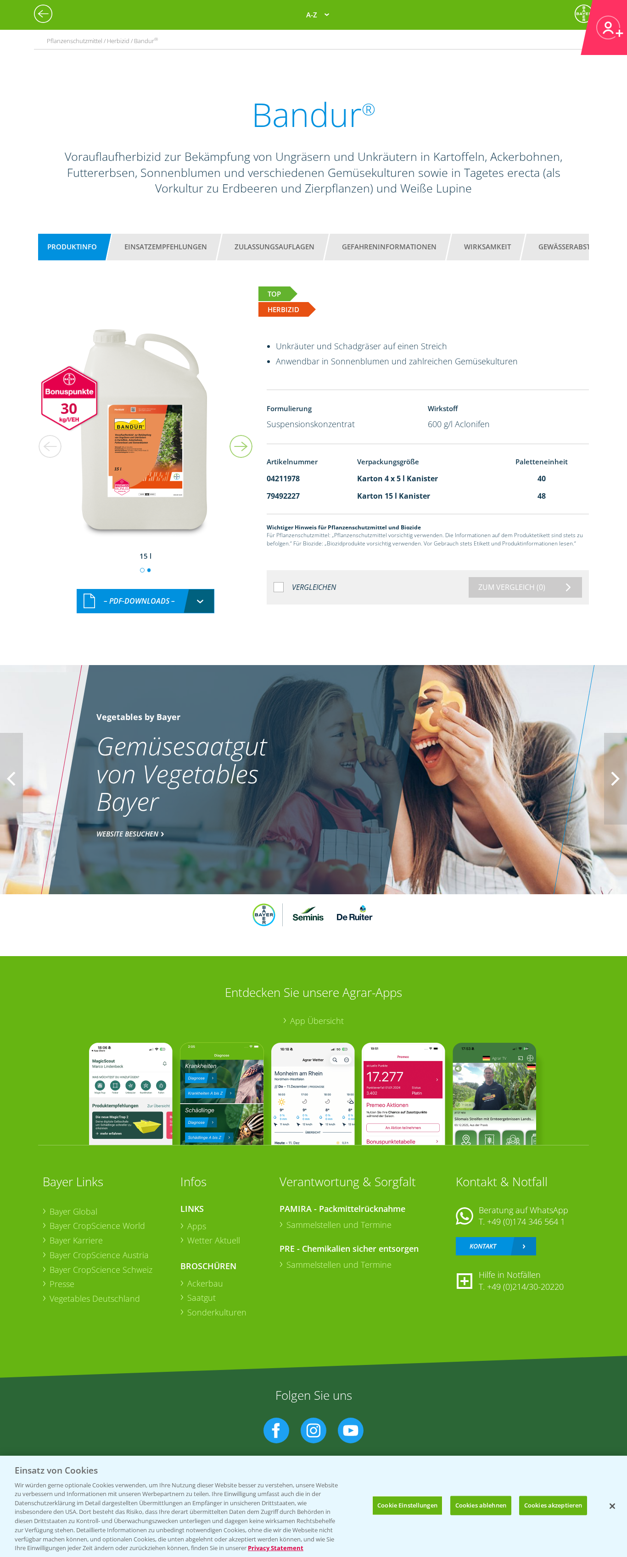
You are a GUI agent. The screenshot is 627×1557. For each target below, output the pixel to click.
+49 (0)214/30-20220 (525, 1286)
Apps (196, 1226)
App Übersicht (317, 1020)
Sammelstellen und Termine (339, 1224)
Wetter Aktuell (213, 1240)
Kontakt (483, 1246)
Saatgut (201, 1297)
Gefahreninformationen (389, 246)
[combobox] (145, 601)
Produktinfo (72, 246)
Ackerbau (205, 1283)
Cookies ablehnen (480, 1505)
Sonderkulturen (216, 1312)
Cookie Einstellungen (407, 1505)
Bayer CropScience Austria (99, 1254)
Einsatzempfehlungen (165, 246)
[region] (313, 1506)
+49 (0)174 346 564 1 (526, 1221)
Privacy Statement (275, 1547)
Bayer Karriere (76, 1240)
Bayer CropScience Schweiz (101, 1269)
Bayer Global (73, 1211)
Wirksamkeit (487, 246)
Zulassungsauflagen (274, 246)
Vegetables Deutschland (95, 1298)
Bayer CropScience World (97, 1225)
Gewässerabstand (571, 246)
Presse (62, 1283)
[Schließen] (612, 1506)
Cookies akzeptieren (553, 1505)
